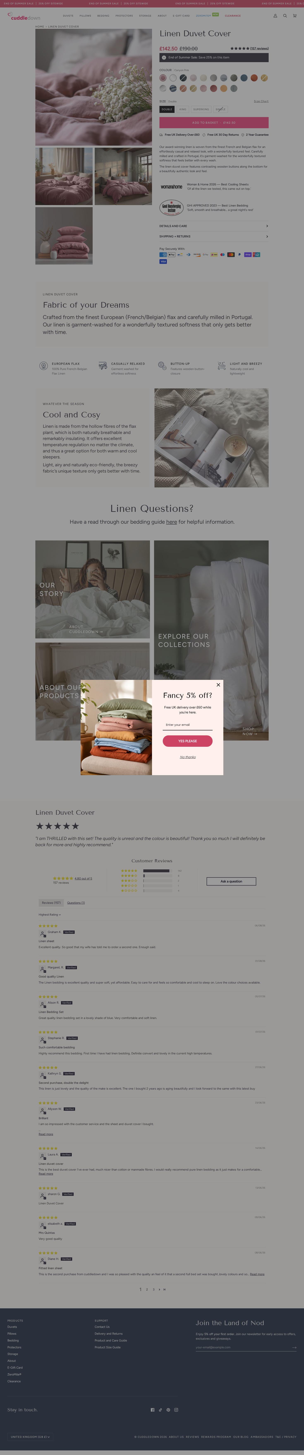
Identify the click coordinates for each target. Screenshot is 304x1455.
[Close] (218, 685)
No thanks (188, 757)
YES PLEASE (187, 741)
